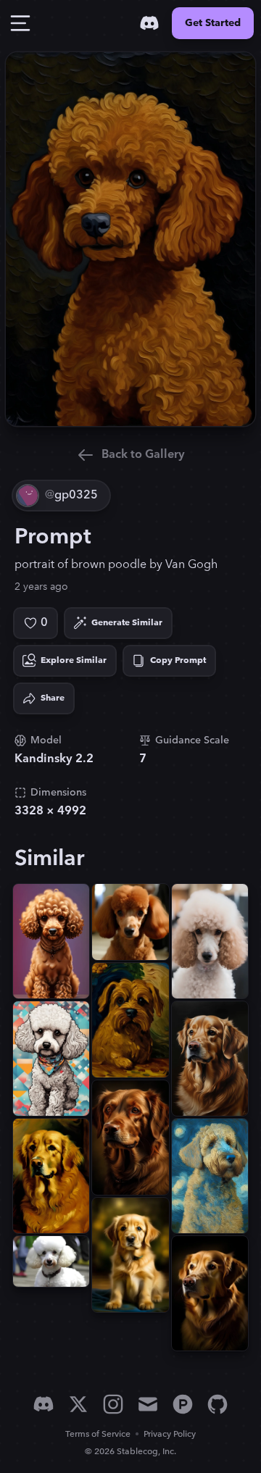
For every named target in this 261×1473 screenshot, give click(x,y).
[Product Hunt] (182, 1404)
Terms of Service (97, 1434)
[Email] (147, 1404)
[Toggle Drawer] (20, 23)
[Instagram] (113, 1404)
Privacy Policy (170, 1434)
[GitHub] (217, 1404)
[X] (78, 1404)
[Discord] (149, 23)
